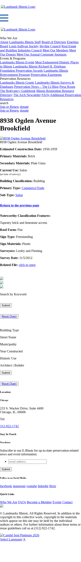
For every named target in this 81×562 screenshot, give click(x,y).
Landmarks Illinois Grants (17, 82)
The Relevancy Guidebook (18, 91)
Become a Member (39, 502)
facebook (6, 486)
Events (57, 502)
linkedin (43, 486)
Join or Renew (9, 107)
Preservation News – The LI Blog (36, 86)
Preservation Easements (46, 74)
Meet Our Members (55, 50)
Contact (67, 502)
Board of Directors (54, 42)
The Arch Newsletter (27, 95)
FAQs (45, 95)
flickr (52, 486)
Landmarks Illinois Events (17, 62)
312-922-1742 (9, 426)
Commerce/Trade (33, 188)
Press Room (67, 86)
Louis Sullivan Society (24, 46)
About (4, 42)
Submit (6, 305)
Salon (19, 195)
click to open (27, 265)
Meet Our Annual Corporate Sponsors (41, 54)
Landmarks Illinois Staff (25, 42)
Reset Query (9, 316)
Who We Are (8, 502)
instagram (19, 486)
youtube (31, 486)
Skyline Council (50, 46)
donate (24, 107)
